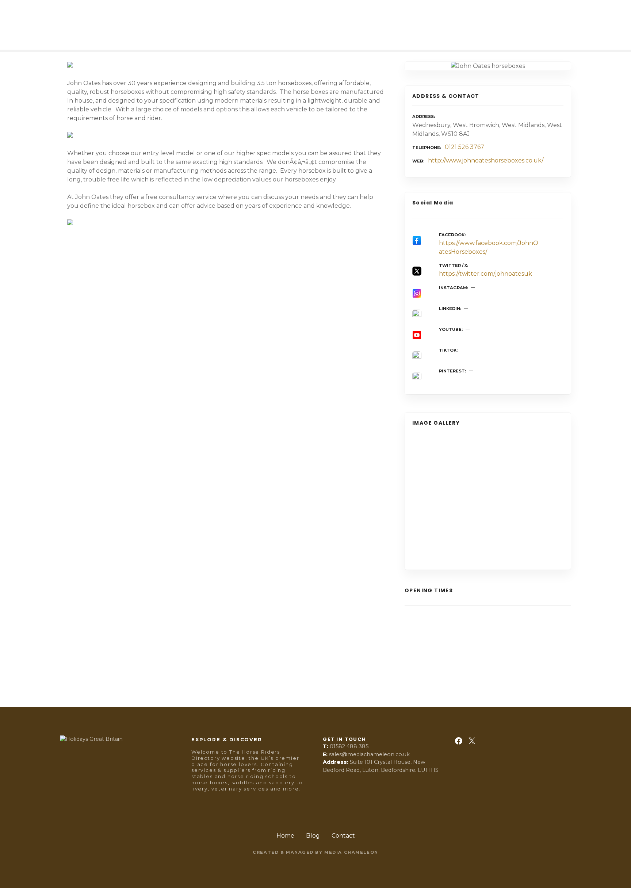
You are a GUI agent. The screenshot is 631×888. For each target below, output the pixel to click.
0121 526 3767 (464, 146)
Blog (313, 835)
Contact (343, 835)
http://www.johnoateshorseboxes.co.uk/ (485, 160)
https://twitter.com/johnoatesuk (485, 273)
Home (285, 835)
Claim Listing (83, 666)
